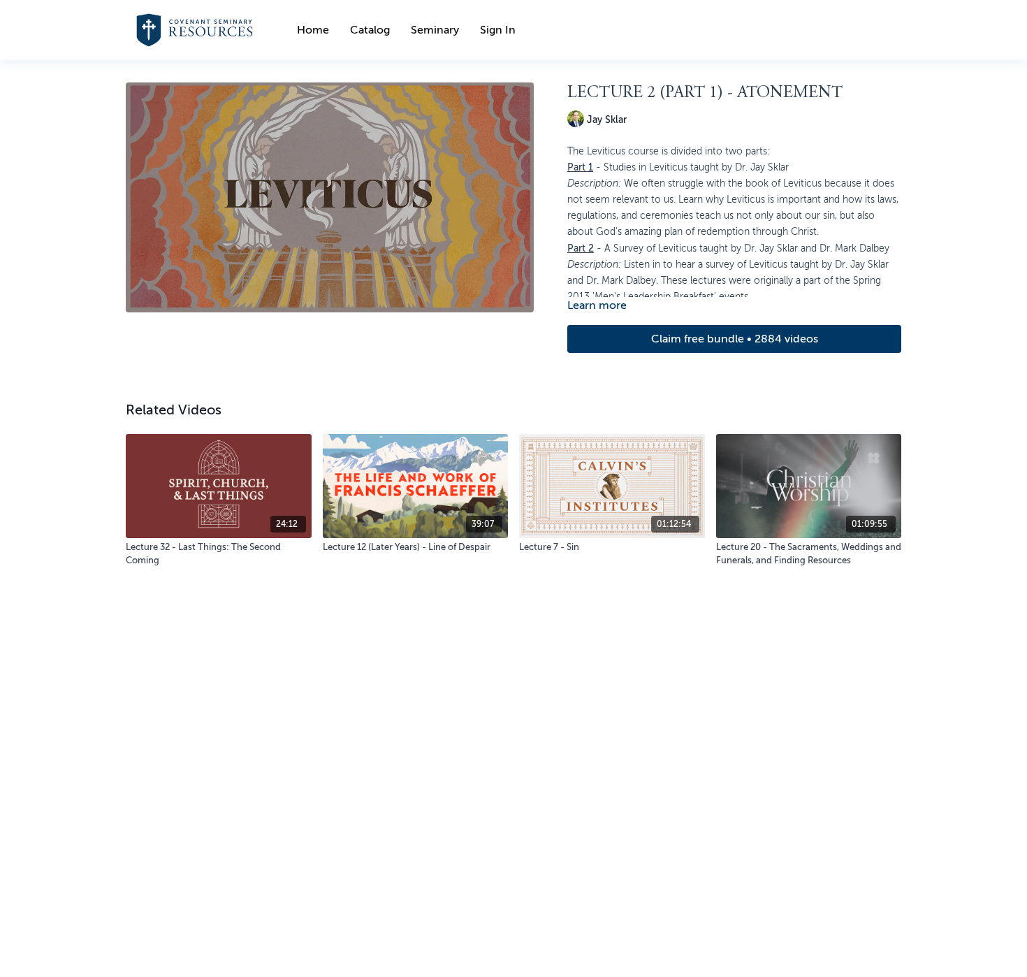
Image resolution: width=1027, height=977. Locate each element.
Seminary (435, 30)
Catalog (370, 30)
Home (313, 30)
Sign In (498, 30)
